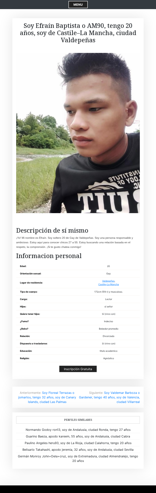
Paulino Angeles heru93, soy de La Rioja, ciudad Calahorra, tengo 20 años (78, 443)
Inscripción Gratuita (78, 369)
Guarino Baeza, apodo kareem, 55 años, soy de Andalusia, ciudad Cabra (78, 436)
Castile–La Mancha (108, 284)
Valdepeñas (108, 280)
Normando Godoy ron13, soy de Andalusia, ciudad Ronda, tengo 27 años (78, 430)
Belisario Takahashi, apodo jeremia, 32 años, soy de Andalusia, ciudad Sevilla (78, 449)
